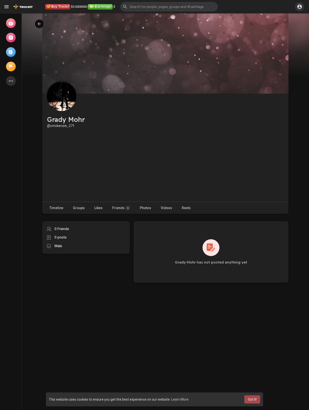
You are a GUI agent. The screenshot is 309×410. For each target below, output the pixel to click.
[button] (169, 7)
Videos (166, 208)
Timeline (56, 208)
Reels (186, 208)
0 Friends (62, 229)
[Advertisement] (165, 164)
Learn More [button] (180, 399)
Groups (79, 208)
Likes (98, 208)
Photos (145, 208)
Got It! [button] (252, 399)
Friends (120, 208)
